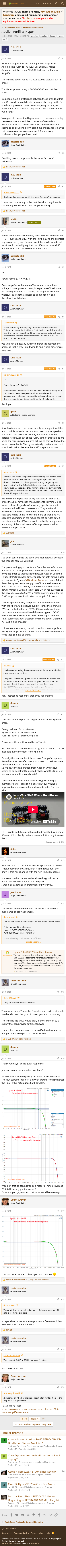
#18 (62, 1299)
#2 (63, 153)
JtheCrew (12, 1446)
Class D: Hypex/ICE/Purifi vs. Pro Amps (31, 1484)
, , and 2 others (27, 1280)
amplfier (34, 36)
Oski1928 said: (10, 998)
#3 (63, 186)
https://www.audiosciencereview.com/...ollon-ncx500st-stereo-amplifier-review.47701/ (31, 1410)
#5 (63, 267)
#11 (62, 659)
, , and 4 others (28, 640)
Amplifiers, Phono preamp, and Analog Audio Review (39, 1446)
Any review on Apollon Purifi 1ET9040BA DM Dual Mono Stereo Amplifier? (34, 1441)
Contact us (7, 1533)
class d (52, 36)
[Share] (59, 58)
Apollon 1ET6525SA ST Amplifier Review (32, 1471)
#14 (62, 903)
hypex (60, 36)
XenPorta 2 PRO (8, 1543)
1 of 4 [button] (24, 1418)
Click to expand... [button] (33, 690)
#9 (63, 466)
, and (18, 1039)
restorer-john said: (12, 1393)
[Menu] (4, 3)
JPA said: (7, 665)
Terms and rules (21, 1533)
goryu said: (9, 472)
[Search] (62, 3)
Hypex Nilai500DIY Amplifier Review (33, 951)
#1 (63, 58)
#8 (63, 423)
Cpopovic (12, 1503)
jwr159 (11, 1487)
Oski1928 (8, 36)
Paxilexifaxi (12, 1462)
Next (33, 1418)
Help (48, 1533)
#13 (62, 860)
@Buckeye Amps (35, 580)
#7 (63, 368)
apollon (44, 36)
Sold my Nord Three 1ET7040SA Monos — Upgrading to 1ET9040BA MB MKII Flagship (34, 1498)
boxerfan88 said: (11, 192)
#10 (62, 552)
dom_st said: (9, 917)
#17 (62, 1211)
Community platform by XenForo (26, 1538)
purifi (5, 39)
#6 (63, 316)
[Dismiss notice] (61, 11)
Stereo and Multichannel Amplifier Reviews (37, 1462)
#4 (63, 230)
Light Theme (10, 1528)
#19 (62, 1349)
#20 (62, 1387)
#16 (62, 1058)
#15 (62, 992)
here (30, 18)
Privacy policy (37, 1533)
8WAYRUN (35, 1543)
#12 (62, 714)
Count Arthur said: (12, 1355)
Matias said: (9, 322)
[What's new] (56, 3)
